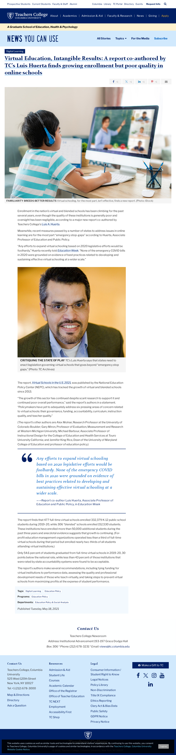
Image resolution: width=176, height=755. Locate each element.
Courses (54, 680)
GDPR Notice (99, 716)
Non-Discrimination (103, 690)
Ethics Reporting (101, 700)
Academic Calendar (61, 685)
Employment (57, 706)
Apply (165, 15)
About (54, 15)
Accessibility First (60, 712)
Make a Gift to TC (152, 665)
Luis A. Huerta (50, 224)
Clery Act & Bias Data (104, 706)
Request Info (153, 4)
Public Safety (99, 711)
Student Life (57, 675)
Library (107, 4)
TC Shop (54, 717)
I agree (163, 746)
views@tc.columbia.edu (115, 646)
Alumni (73, 4)
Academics (70, 15)
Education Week (68, 250)
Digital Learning (33, 591)
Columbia (97, 4)
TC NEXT (54, 701)
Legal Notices (99, 679)
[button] (165, 4)
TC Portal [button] (117, 4)
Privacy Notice (100, 721)
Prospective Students (18, 4)
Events (139, 4)
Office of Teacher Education (66, 696)
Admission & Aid (92, 15)
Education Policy (53, 591)
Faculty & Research (119, 15)
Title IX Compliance (103, 695)
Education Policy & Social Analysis (52, 602)
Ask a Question (16, 705)
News (140, 15)
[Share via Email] (166, 81)
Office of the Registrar (63, 691)
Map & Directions (18, 694)
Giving (152, 15)
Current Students (41, 4)
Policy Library (99, 685)
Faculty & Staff (60, 4)
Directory (129, 4)
